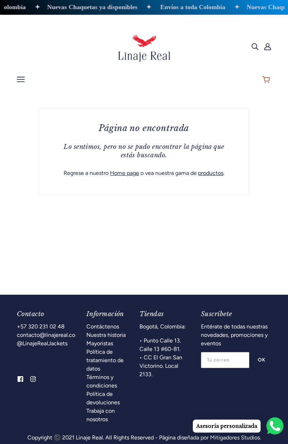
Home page (124, 173)
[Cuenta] (267, 46)
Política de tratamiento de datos (105, 360)
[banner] (144, 46)
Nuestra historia (106, 335)
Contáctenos (102, 326)
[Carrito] (267, 80)
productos (210, 173)
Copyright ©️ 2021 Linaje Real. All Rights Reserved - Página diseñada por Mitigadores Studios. (144, 437)
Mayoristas (99, 343)
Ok (262, 360)
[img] (255, 46)
